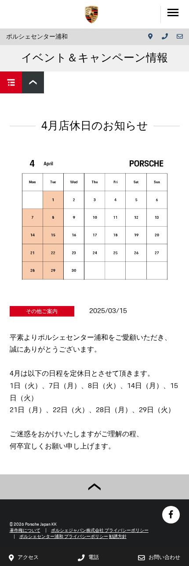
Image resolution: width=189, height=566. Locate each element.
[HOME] (91, 14)
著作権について (25, 530)
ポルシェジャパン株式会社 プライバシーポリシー (100, 530)
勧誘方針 (118, 536)
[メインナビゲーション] (174, 14)
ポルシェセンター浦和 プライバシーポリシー (63, 536)
